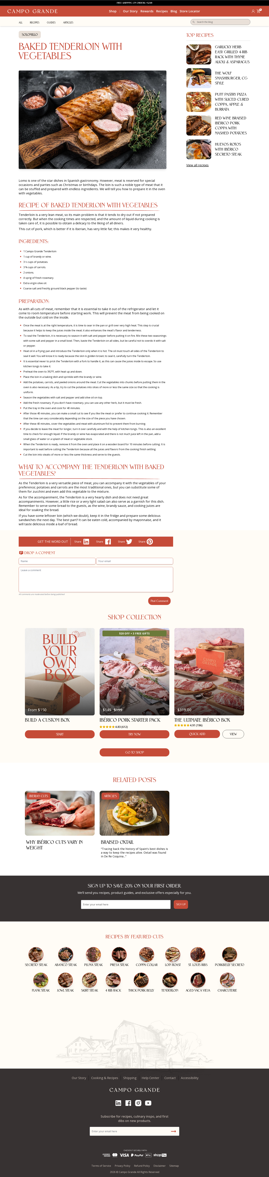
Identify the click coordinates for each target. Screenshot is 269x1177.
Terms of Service (101, 1165)
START (60, 734)
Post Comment (159, 600)
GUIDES (51, 22)
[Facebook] (129, 1103)
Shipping (130, 1078)
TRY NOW (134, 734)
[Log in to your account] (253, 11)
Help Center (150, 1078)
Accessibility (189, 1078)
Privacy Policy (122, 1165)
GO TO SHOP (134, 752)
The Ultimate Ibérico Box (202, 720)
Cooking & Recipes (104, 1078)
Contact (170, 1078)
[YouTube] (149, 1103)
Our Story (79, 1078)
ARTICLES (68, 22)
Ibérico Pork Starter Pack (130, 720)
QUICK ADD (197, 734)
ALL (20, 22)
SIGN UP (181, 904)
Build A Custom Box (47, 720)
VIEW (233, 734)
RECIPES (34, 22)
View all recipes (197, 165)
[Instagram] (139, 1103)
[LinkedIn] (120, 1103)
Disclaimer (159, 1165)
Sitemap (174, 1165)
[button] (258, 11)
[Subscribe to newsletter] (173, 1131)
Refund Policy (142, 1165)
